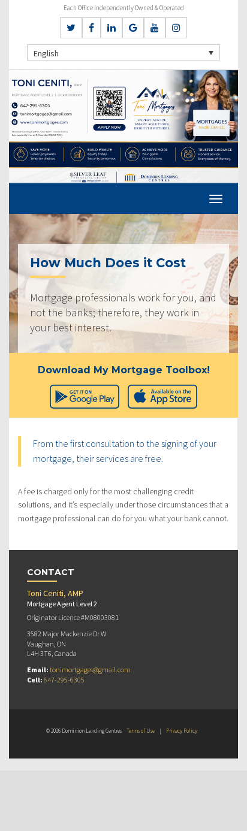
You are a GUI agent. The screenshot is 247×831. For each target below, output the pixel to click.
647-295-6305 (64, 679)
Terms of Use (140, 730)
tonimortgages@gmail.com (90, 669)
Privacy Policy (181, 730)
